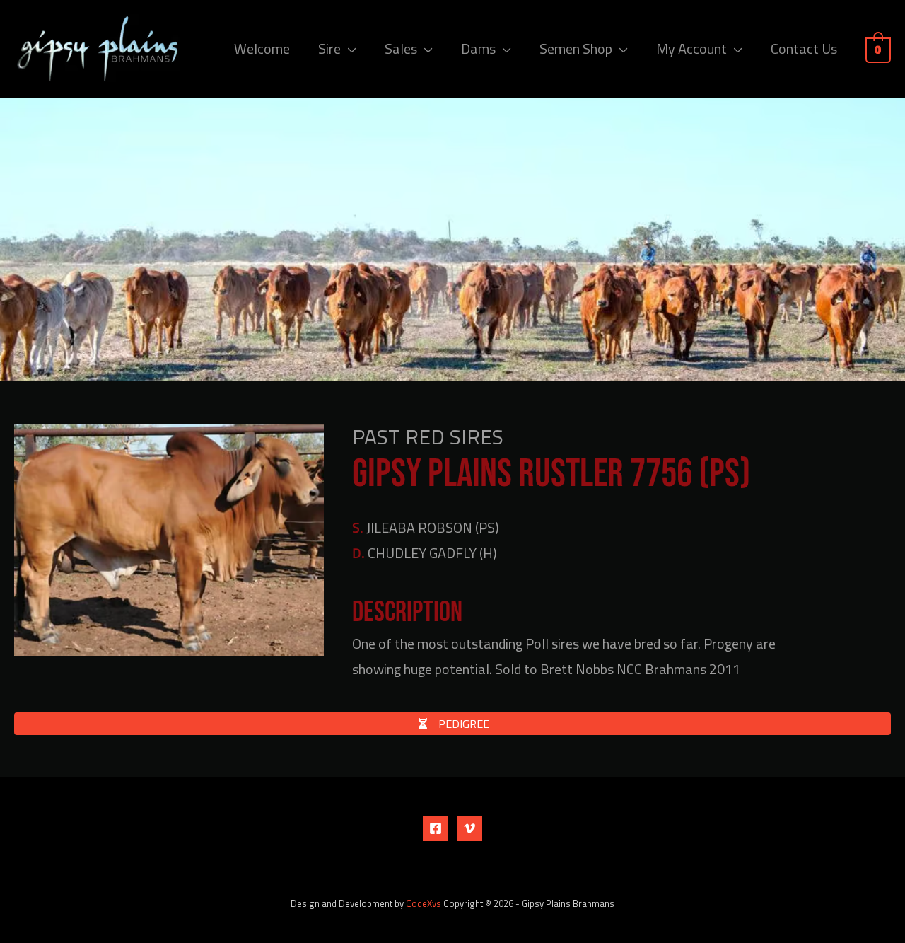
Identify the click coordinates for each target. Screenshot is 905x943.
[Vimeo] (469, 828)
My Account (691, 48)
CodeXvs (423, 903)
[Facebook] (435, 828)
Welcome (262, 48)
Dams (478, 48)
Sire (329, 48)
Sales (401, 48)
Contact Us (804, 48)
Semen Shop (575, 48)
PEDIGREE (462, 723)
